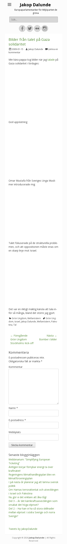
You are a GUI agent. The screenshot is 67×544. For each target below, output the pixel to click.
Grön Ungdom (19, 318)
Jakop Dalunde (35, 5)
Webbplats (15, 432)
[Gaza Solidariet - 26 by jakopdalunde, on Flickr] (34, 303)
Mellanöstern (34, 318)
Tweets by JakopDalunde (23, 529)
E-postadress (17, 420)
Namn (13, 408)
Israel (17, 321)
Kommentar (16, 367)
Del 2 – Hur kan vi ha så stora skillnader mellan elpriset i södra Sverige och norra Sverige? (32, 512)
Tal (14, 324)
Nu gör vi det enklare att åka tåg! (27, 497)
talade (51, 59)
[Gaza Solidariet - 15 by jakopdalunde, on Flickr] (34, 116)
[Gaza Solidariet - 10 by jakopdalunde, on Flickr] (34, 175)
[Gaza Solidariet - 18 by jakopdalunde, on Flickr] (34, 237)
